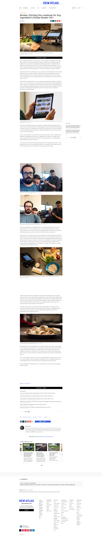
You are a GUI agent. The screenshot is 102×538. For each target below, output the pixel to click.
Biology (78, 506)
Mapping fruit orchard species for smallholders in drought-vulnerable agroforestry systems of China (35, 407)
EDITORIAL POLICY (41, 505)
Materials (48, 506)
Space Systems (49, 510)
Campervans (56, 511)
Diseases (78, 519)
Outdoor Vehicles (57, 503)
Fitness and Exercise (79, 518)
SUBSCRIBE (74, 7)
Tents (55, 530)
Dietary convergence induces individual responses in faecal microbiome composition (33, 404)
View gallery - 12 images (41, 57)
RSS (39, 516)
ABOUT (40, 503)
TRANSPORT (44, 7)
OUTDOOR (32, 7)
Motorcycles (71, 507)
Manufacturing (48, 504)
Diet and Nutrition (80, 515)
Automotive (71, 503)
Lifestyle (62, 512)
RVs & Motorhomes (56, 524)
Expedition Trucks (57, 516)
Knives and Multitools (55, 519)
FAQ (40, 518)
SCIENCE (78, 501)
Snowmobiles (56, 528)
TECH (38, 7)
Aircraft (70, 501)
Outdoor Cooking (57, 520)
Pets (62, 515)
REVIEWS (40, 508)
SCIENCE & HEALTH (52, 7)
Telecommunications (64, 520)
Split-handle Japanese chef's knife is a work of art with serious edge (28, 455)
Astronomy (78, 504)
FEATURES (41, 507)
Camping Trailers (57, 513)
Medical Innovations (79, 522)
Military (47, 507)
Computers (63, 503)
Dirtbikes (55, 514)
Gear (54, 501)
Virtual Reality (63, 521)
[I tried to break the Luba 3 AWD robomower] (41, 447)
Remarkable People (64, 518)
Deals (62, 523)
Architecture (48, 501)
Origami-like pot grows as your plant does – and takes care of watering (53, 454)
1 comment (44, 421)
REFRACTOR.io (79, 500)
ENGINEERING (25, 7)
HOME (20, 7)
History (62, 509)
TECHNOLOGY (63, 500)
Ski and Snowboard (56, 527)
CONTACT (41, 514)
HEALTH (78, 510)
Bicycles (70, 504)
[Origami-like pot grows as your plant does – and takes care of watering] (54, 447)
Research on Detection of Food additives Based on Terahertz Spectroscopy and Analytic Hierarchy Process (36, 398)
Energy (47, 503)
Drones (62, 506)
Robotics (47, 509)
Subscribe (26, 510)
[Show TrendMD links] (61, 411)
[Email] (61, 21)
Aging (78, 512)
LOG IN (78, 7)
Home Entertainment (64, 510)
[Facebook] (51, 21)
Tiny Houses (56, 506)
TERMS (40, 511)
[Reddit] (57, 21)
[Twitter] (53, 21)
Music (62, 513)
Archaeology (79, 503)
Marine (70, 506)
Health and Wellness (78, 524)
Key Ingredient (27, 383)
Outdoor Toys (56, 504)
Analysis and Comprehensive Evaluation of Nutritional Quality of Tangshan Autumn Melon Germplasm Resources (37, 393)
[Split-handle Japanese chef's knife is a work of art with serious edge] (28, 447)
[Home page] (51, 3)
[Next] (61, 453)
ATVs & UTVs (56, 507)
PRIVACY (40, 513)
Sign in (22, 483)
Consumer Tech (64, 504)
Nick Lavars (28, 426)
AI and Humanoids (64, 501)
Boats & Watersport (56, 510)
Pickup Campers (56, 522)
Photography (63, 517)
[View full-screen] (61, 24)
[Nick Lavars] (22, 428)
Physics (78, 509)
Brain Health (79, 513)
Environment (79, 507)
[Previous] (21, 453)
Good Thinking (63, 507)
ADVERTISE (41, 510)
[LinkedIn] (55, 21)
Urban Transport (72, 509)
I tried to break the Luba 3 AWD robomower (40, 454)
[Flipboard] (59, 21)
